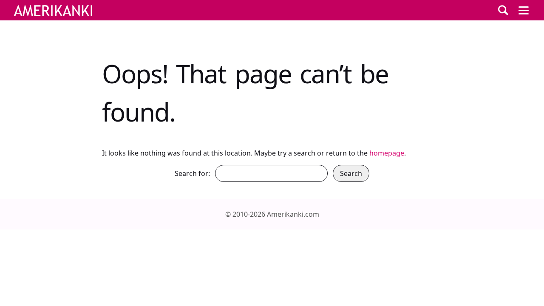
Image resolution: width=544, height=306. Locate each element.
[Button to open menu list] (523, 10)
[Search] (503, 10)
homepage (386, 153)
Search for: (192, 173)
